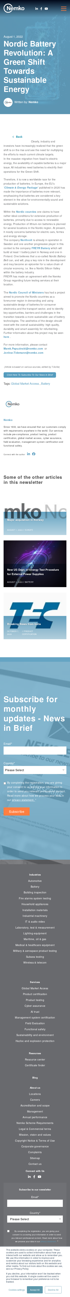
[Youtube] (46, 8)
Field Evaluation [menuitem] (35, 1023)
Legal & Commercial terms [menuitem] (35, 1129)
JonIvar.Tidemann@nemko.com (23, 352)
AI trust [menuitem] (35, 1011)
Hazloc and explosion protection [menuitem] (35, 1041)
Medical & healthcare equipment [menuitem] (35, 945)
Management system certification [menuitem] (35, 1017)
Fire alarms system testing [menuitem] (35, 898)
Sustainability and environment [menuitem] (35, 1035)
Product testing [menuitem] (35, 1000)
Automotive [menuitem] (35, 881)
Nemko (33, 102)
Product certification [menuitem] (35, 994)
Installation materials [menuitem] (35, 910)
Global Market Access (25, 383)
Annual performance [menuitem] (35, 1117)
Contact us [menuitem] (35, 1164)
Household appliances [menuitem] (35, 904)
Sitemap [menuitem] (35, 1158)
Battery (45, 383)
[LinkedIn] (36, 8)
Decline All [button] (53, 1289)
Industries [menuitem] (35, 874)
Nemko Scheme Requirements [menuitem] (35, 1123)
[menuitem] (35, 973)
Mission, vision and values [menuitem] (35, 1134)
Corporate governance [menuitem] (35, 1146)
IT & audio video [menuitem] (35, 921)
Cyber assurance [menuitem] (35, 1005)
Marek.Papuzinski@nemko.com (23, 348)
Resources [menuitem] (35, 1053)
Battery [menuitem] (35, 886)
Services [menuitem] (35, 982)
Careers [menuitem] (35, 1099)
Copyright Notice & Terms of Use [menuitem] (35, 1140)
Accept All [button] (35, 1289)
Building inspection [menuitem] (35, 892)
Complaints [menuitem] (35, 1152)
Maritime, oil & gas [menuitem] (35, 939)
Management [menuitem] (35, 1111)
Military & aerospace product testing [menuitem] (35, 951)
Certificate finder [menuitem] (35, 1065)
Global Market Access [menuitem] (35, 988)
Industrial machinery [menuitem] (35, 916)
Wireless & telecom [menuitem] (34, 962)
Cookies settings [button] (17, 1289)
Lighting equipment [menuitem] (34, 933)
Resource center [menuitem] (35, 1059)
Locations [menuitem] (35, 1094)
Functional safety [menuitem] (35, 1029)
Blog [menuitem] (35, 1077)
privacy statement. (23, 799)
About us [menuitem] (35, 1087)
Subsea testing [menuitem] (35, 956)
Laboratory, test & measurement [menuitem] (35, 927)
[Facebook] (41, 8)
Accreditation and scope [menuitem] (35, 1105)
